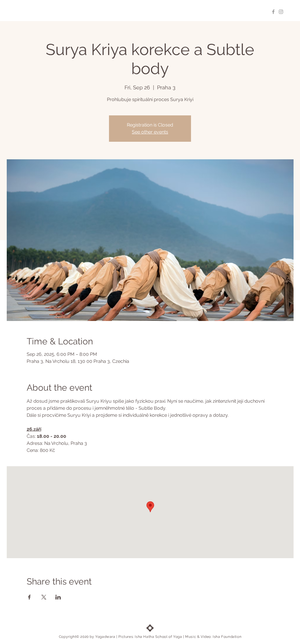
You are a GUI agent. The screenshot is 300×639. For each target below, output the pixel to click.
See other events (150, 132)
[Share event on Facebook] (29, 597)
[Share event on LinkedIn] (58, 597)
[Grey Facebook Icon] (273, 12)
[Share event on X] (44, 597)
